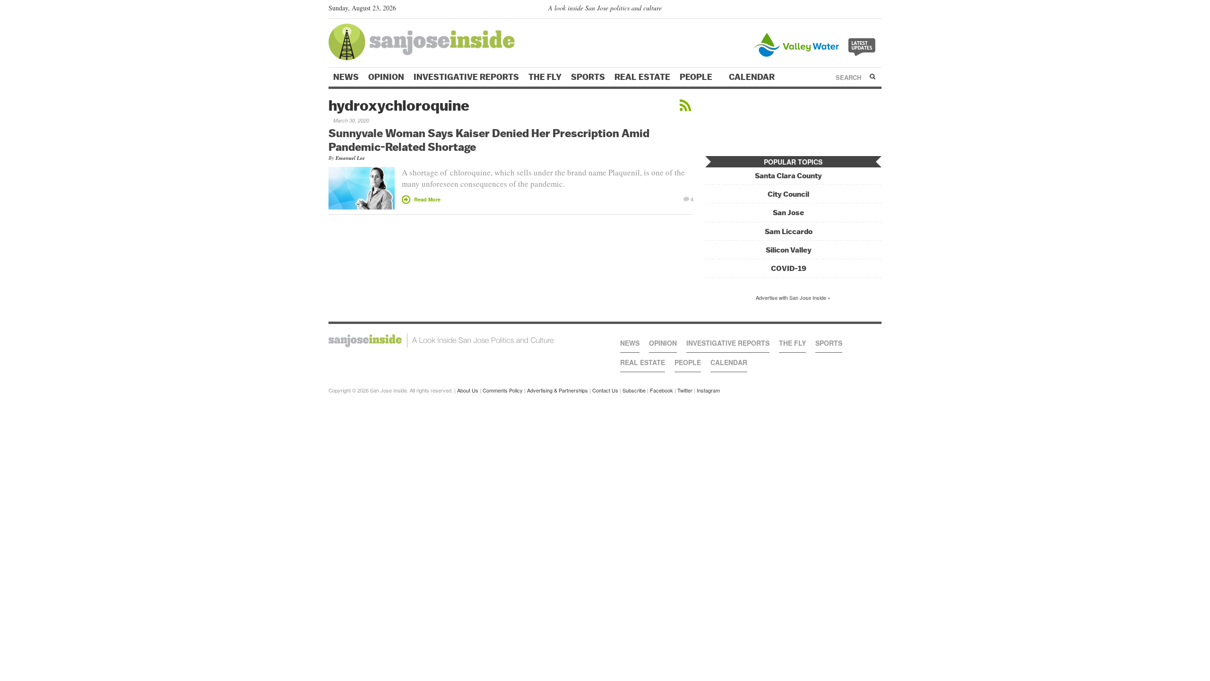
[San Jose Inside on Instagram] (877, 10)
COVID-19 (788, 268)
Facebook (661, 390)
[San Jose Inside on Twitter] (849, 10)
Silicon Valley (789, 249)
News (346, 77)
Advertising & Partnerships (557, 390)
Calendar (753, 77)
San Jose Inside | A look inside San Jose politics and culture (441, 340)
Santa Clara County (788, 175)
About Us (467, 390)
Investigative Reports (466, 77)
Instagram (708, 390)
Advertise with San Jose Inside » (793, 297)
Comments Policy (503, 390)
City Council (788, 194)
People (697, 77)
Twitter (684, 390)
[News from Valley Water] (817, 43)
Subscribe (634, 390)
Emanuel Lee (350, 158)
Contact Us (605, 390)
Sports (588, 77)
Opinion (386, 77)
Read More (427, 199)
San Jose (788, 212)
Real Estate (642, 77)
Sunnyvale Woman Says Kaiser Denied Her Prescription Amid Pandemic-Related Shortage (488, 140)
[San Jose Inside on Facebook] (863, 10)
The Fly (545, 77)
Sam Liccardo (788, 231)
